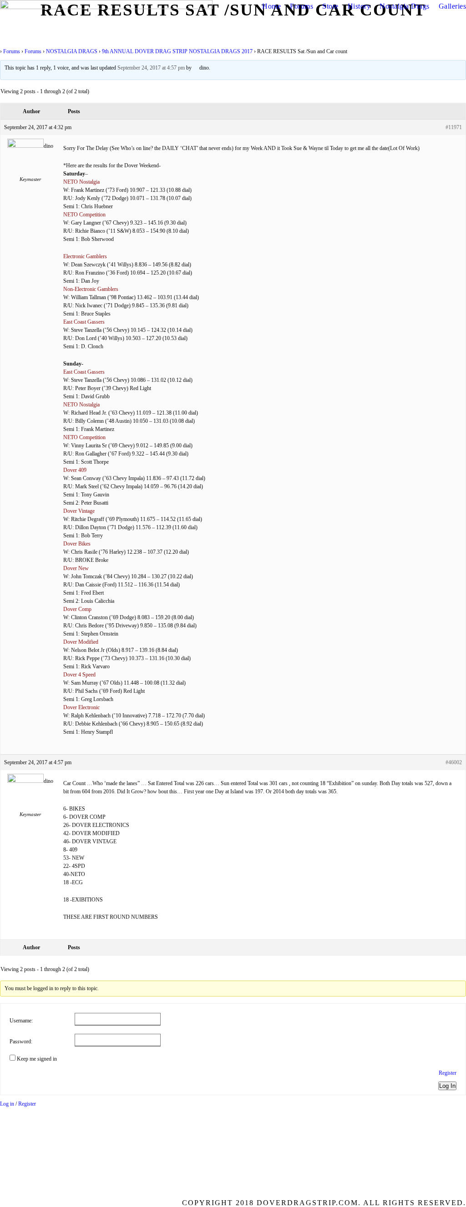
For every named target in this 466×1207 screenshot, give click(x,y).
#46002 (454, 762)
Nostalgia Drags (405, 6)
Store (330, 6)
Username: (21, 1020)
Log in (7, 1104)
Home (271, 6)
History (359, 6)
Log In (447, 1085)
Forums (301, 6)
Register (447, 1073)
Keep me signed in (37, 1059)
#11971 (454, 127)
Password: (21, 1041)
